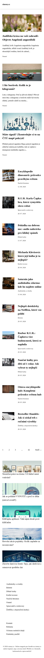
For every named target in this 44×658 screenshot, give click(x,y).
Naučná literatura (23, 183)
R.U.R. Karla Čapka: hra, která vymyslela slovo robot (30, 202)
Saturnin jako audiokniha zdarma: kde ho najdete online (29, 283)
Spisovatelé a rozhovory (25, 210)
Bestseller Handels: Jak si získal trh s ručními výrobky (28, 418)
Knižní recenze (22, 264)
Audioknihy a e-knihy (25, 291)
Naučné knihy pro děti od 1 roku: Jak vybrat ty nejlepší (28, 364)
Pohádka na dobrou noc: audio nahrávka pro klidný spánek (29, 229)
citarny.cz (6, 4)
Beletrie (20, 318)
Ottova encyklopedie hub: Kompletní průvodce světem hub (29, 391)
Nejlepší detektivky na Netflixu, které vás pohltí (30, 310)
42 (29, 450)
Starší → (38, 450)
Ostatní (4, 56)
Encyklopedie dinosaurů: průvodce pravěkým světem (29, 175)
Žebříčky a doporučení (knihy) (27, 426)
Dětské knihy (22, 237)
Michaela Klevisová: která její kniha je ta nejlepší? (29, 256)
